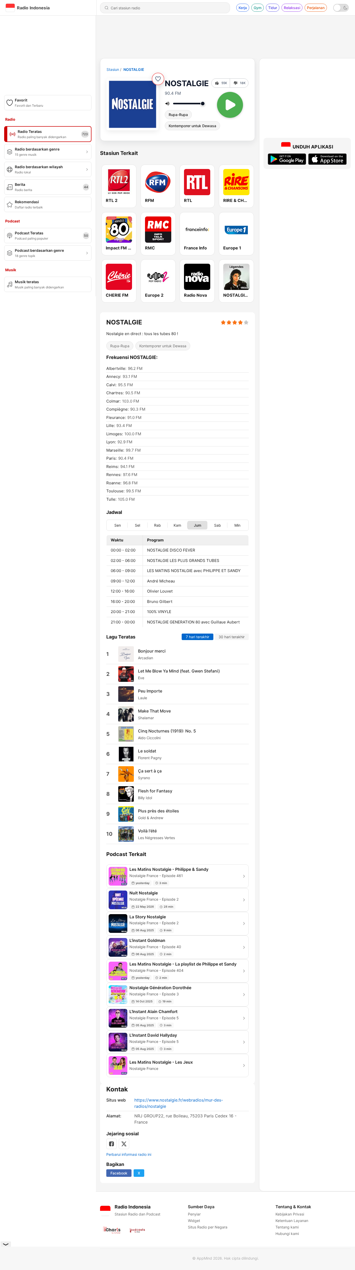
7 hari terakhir (197, 637)
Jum (197, 525)
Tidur (272, 7)
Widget (194, 1220)
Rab (157, 525)
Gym (257, 7)
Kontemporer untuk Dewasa (192, 126)
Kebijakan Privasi (289, 1214)
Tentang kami (287, 1227)
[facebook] (111, 1144)
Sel (137, 525)
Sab (217, 525)
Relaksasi (292, 7)
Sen (117, 525)
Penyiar (194, 1214)
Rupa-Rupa (178, 114)
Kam (177, 525)
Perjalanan (316, 7)
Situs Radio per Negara (207, 1227)
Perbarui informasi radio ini (128, 1154)
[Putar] (230, 105)
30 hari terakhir (232, 637)
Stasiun (113, 69)
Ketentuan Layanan (291, 1220)
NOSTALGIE (133, 69)
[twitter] (124, 1144)
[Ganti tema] (341, 8)
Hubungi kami (287, 1233)
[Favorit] (158, 79)
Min (237, 525)
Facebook (118, 1173)
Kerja (243, 7)
